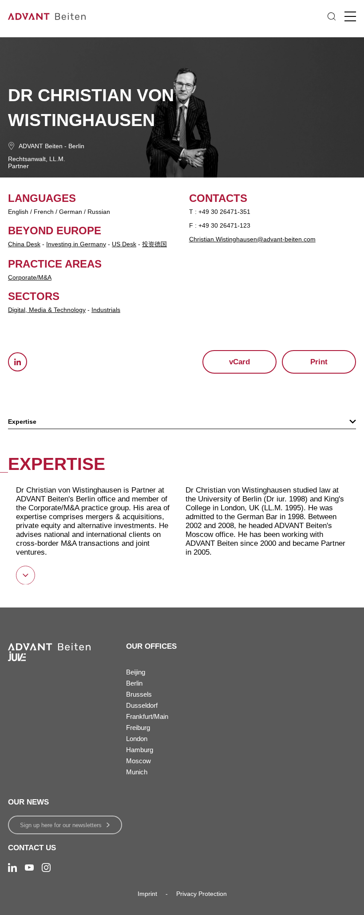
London (136, 738)
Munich (136, 772)
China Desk (24, 244)
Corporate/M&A (29, 277)
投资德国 (154, 244)
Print (319, 362)
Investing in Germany (76, 244)
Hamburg (139, 749)
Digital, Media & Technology (47, 309)
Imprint (147, 893)
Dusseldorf (142, 705)
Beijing (135, 672)
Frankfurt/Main (147, 716)
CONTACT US (32, 848)
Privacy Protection (201, 893)
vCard (239, 362)
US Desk (124, 244)
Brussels (139, 694)
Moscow (138, 761)
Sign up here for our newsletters (61, 825)
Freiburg (138, 727)
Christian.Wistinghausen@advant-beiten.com (252, 239)
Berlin (76, 146)
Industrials (105, 309)
